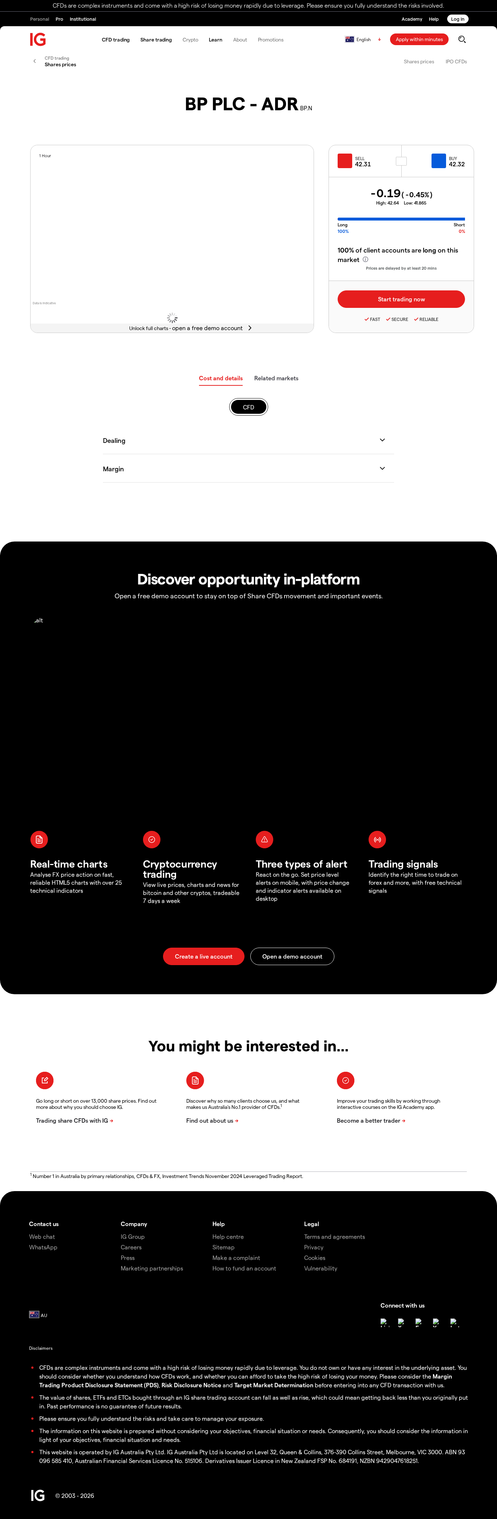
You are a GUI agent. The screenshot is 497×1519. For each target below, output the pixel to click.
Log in (458, 18)
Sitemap (223, 1247)
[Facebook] (420, 1322)
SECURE (399, 319)
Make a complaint (236, 1257)
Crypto (190, 39)
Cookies (314, 1257)
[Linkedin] (385, 1322)
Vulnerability (320, 1268)
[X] (402, 1322)
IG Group (133, 1236)
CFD (248, 407)
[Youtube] (437, 1322)
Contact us (44, 1223)
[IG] (38, 39)
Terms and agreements (334, 1236)
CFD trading (116, 39)
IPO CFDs (456, 61)
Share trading (156, 39)
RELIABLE (429, 319)
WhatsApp (43, 1247)
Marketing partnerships (152, 1268)
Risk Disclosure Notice (191, 1384)
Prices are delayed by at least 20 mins (401, 268)
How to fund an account (244, 1268)
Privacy (313, 1247)
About (240, 39)
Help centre (228, 1236)
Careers (131, 1247)
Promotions (270, 39)
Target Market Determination (273, 1384)
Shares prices (419, 61)
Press (128, 1257)
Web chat (42, 1236)
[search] (462, 39)
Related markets (276, 377)
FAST (375, 319)
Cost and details (221, 377)
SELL (360, 158)
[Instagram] (454, 1322)
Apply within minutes (419, 39)
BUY (453, 158)
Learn (215, 39)
